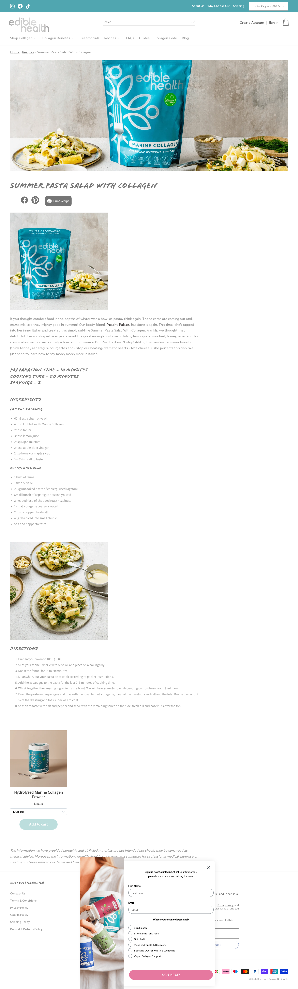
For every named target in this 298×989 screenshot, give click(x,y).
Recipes (110, 38)
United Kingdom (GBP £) (266, 6)
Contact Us (18, 893)
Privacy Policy (19, 908)
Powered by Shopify (278, 979)
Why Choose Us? (218, 6)
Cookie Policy (19, 915)
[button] (285, 22)
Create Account (252, 23)
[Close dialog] (208, 867)
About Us (198, 6)
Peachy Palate (118, 325)
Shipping (238, 6)
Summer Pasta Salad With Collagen (64, 52)
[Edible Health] (29, 22)
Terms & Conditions (23, 901)
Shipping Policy (20, 922)
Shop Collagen (21, 38)
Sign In (273, 23)
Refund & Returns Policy (26, 929)
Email (131, 902)
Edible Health (262, 979)
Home (14, 52)
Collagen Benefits (56, 38)
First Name (134, 886)
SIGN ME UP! (171, 975)
